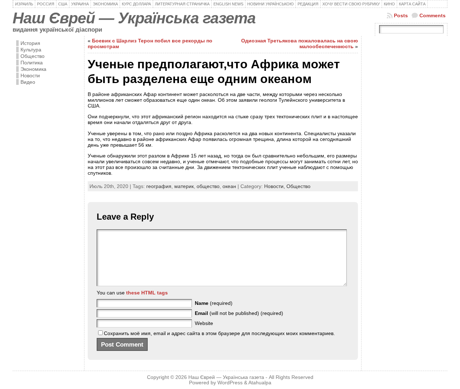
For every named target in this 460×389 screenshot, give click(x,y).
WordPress (230, 382)
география (158, 186)
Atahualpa (259, 382)
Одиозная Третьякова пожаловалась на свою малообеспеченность (299, 43)
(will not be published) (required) (239, 313)
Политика (31, 62)
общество (208, 186)
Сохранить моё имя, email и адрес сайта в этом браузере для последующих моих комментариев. (219, 333)
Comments (432, 15)
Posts (401, 15)
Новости (30, 75)
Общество (32, 56)
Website (204, 323)
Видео (27, 82)
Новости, (275, 186)
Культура (30, 49)
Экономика (33, 69)
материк (184, 186)
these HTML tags (147, 293)
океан (229, 186)
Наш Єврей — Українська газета (134, 18)
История (30, 43)
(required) (214, 303)
